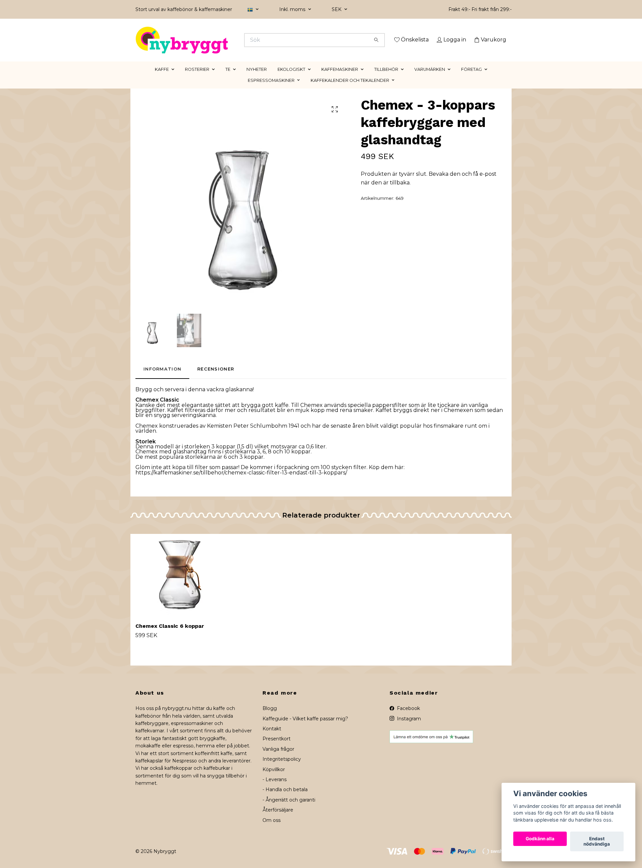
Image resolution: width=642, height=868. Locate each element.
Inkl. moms (293, 9)
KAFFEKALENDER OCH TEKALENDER (350, 89)
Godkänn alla (540, 839)
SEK (337, 9)
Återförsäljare (277, 820)
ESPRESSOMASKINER (271, 89)
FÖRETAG (471, 78)
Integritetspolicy (281, 769)
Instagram (408, 728)
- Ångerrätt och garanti (288, 809)
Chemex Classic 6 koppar (169, 635)
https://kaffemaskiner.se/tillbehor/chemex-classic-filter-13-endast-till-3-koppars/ (241, 482)
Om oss (271, 830)
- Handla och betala (285, 799)
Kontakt (271, 738)
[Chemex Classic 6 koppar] (179, 585)
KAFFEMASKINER (339, 78)
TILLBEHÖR (386, 78)
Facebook (408, 718)
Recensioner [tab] (215, 378)
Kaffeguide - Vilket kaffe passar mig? (305, 728)
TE (227, 78)
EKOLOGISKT (291, 78)
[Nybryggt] (228, 40)
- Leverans (274, 789)
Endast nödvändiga (596, 841)
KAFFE (162, 78)
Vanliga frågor (278, 758)
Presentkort (276, 748)
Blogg (269, 718)
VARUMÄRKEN (429, 78)
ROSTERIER (197, 78)
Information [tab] (162, 378)
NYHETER (256, 78)
